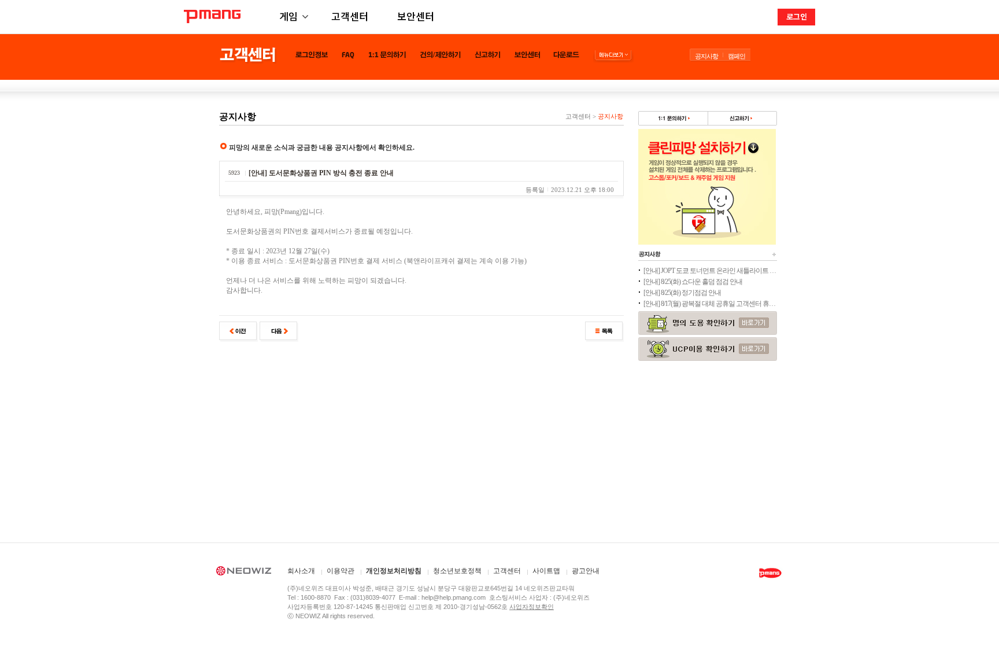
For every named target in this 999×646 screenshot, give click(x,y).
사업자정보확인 (531, 606)
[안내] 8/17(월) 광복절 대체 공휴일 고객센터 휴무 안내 (709, 304)
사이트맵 (546, 571)
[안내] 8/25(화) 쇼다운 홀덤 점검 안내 (692, 282)
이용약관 (340, 571)
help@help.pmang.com (453, 597)
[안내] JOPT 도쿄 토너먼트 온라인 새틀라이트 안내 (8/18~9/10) (709, 271)
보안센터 (415, 16)
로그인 (796, 16)
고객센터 (349, 16)
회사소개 (301, 571)
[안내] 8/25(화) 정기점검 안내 (682, 293)
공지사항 (706, 56)
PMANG (212, 16)
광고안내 (586, 571)
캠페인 (736, 56)
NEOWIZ (243, 572)
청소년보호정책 (457, 571)
